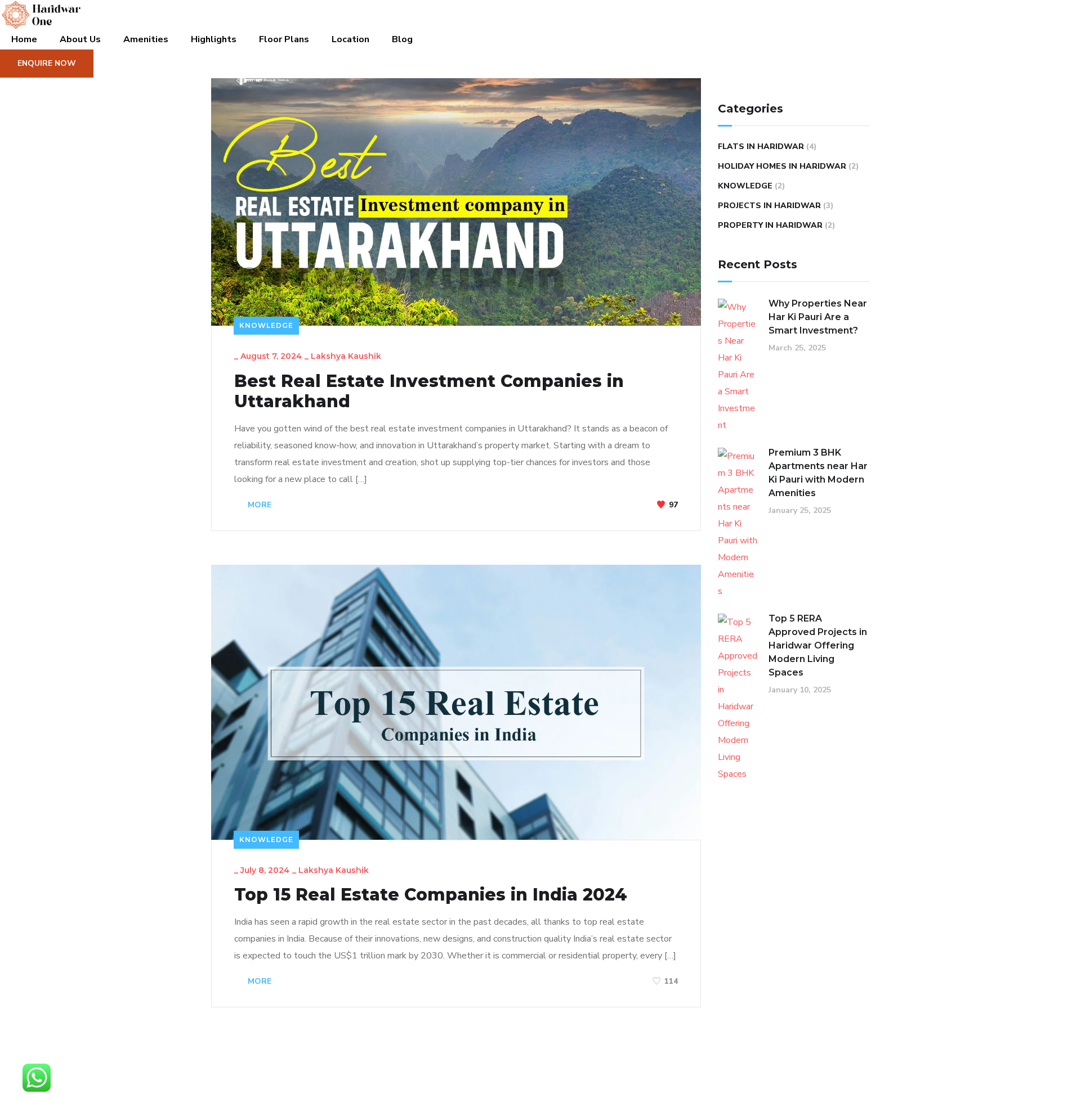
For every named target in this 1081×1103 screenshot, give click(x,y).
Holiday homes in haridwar (782, 166)
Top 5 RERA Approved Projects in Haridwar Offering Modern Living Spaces (818, 645)
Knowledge (266, 325)
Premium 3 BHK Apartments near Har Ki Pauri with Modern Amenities (818, 472)
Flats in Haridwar (761, 146)
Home (24, 39)
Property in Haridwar (770, 225)
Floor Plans (284, 39)
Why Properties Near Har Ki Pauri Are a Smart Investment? (818, 317)
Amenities (145, 39)
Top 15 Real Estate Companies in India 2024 (430, 895)
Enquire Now (46, 63)
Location (350, 39)
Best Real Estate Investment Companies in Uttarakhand (429, 391)
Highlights (213, 39)
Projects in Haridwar (769, 205)
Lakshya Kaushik (346, 356)
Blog (402, 39)
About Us (80, 39)
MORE (258, 504)
